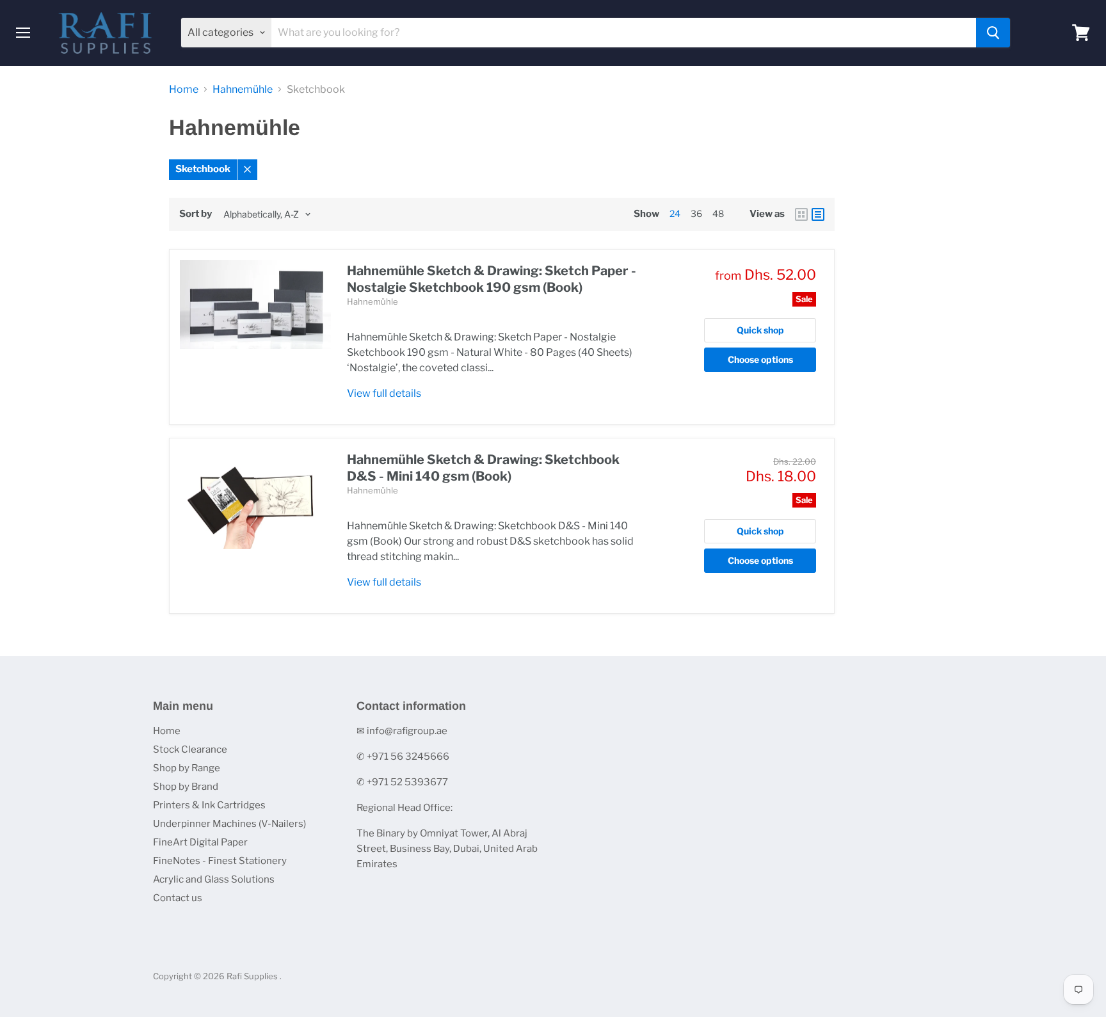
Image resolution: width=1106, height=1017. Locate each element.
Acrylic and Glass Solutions (214, 879)
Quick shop (760, 329)
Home (183, 89)
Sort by (195, 214)
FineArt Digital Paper (200, 842)
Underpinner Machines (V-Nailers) (229, 823)
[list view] (818, 214)
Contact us (177, 898)
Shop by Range (186, 768)
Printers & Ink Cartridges (209, 805)
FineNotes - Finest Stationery (220, 861)
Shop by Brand (185, 786)
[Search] (993, 32)
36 (696, 213)
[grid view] (801, 214)
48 (718, 213)
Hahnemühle (242, 89)
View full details (384, 393)
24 (674, 213)
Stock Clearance (190, 749)
